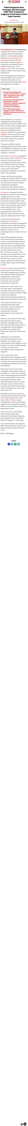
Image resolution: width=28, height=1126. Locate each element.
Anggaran (18, 62)
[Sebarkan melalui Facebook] (9, 444)
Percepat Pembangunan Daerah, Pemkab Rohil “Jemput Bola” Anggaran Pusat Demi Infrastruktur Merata (14, 94)
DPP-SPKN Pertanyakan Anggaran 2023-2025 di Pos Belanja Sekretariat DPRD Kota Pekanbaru (14, 111)
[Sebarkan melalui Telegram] (18, 444)
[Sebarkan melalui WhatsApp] (15, 444)
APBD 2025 (22, 82)
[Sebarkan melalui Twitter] (12, 444)
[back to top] (24, 1124)
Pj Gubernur (13, 156)
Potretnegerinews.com (8, 50)
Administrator (14, 20)
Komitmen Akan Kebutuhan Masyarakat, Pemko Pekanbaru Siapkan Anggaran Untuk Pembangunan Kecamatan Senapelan (14, 103)
